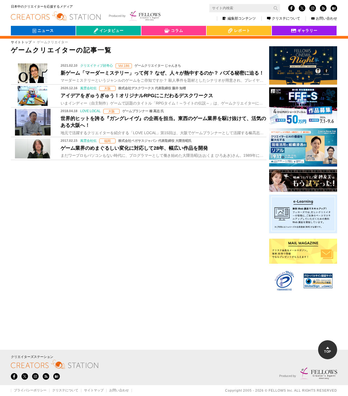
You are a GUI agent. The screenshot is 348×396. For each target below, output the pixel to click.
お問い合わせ (326, 18)
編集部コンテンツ (242, 18)
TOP (327, 352)
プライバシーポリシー (30, 390)
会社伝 (87, 43)
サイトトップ (21, 42)
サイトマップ (94, 390)
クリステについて (286, 18)
